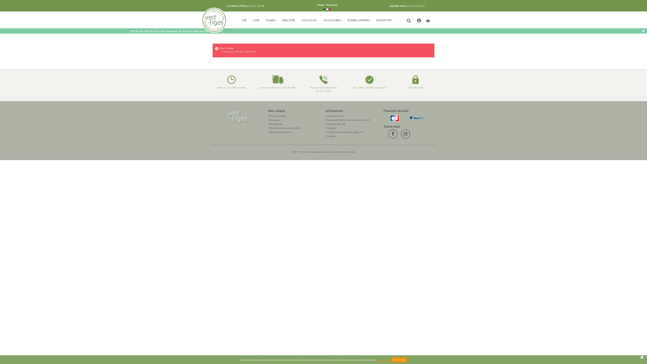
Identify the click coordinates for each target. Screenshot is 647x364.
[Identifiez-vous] (417, 20)
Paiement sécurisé (335, 124)
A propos (330, 128)
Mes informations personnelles (284, 128)
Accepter (399, 359)
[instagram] (405, 134)
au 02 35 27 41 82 (407, 5)
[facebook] (393, 134)
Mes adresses (276, 124)
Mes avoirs (274, 120)
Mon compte (277, 110)
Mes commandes (277, 115)
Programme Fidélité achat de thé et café (347, 120)
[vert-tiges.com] (327, 6)
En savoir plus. (383, 360)
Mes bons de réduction (280, 132)
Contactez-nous (334, 115)
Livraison (330, 136)
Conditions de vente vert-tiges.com (345, 132)
